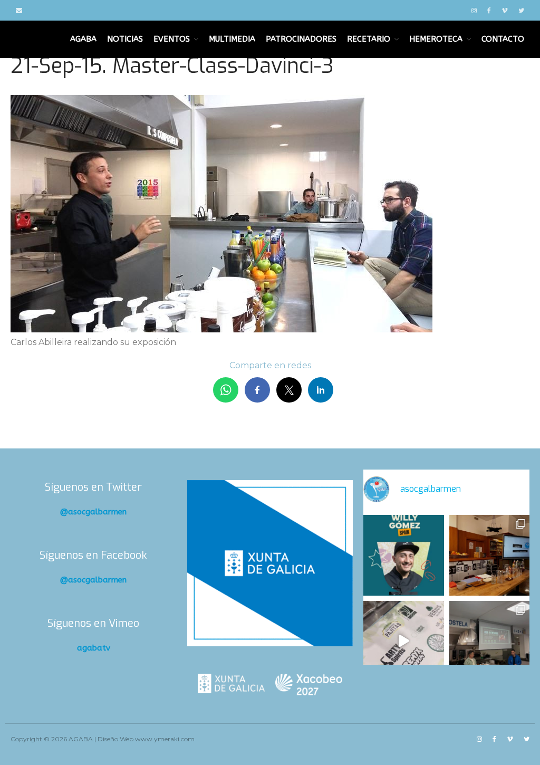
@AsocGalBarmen (93, 512)
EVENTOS (171, 39)
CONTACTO (502, 39)
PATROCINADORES (301, 39)
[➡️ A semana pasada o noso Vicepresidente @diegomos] (489, 555)
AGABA (83, 39)
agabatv (93, 648)
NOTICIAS (125, 39)
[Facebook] (489, 10)
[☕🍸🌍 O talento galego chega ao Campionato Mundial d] (403, 555)
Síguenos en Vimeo (93, 623)
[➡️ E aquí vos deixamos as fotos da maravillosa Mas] (489, 641)
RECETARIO (368, 39)
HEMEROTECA (435, 39)
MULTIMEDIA (232, 39)
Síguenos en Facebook (93, 555)
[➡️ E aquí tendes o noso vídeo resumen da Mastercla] (403, 641)
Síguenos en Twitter (93, 487)
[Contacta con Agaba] (19, 10)
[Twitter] (521, 10)
